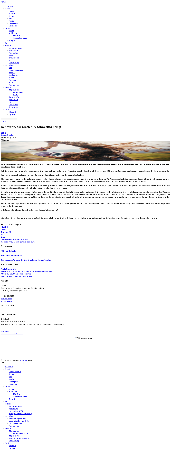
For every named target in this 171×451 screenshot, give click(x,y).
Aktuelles (7, 28)
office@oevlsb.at (6, 301)
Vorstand (11, 16)
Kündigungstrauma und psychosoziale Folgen (14, 239)
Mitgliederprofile (14, 97)
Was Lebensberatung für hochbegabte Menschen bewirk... (18, 242)
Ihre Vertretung (9, 6)
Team (10, 18)
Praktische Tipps (14, 85)
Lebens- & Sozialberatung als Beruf (13, 75)
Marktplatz (12, 40)
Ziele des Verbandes (12, 12)
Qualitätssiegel (13, 50)
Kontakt (7, 109)
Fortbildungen (13, 33)
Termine (11, 30)
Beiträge (3, 132)
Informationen (9, 65)
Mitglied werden (14, 90)
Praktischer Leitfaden (12, 81)
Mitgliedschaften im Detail (18, 93)
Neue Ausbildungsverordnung (16, 68)
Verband (7, 8)
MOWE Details (17, 35)
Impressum (12, 114)
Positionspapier (13, 23)
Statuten (11, 21)
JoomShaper (23, 360)
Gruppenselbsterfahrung (20, 38)
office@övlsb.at (6, 299)
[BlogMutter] (85, 160)
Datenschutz (12, 112)
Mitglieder (8, 87)
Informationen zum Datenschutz (12, 334)
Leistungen (8, 45)
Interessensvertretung (15, 48)
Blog (6, 43)
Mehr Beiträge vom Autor (8, 269)
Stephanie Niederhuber (8, 135)
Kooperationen (13, 26)
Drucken (4, 121)
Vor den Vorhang (14, 107)
